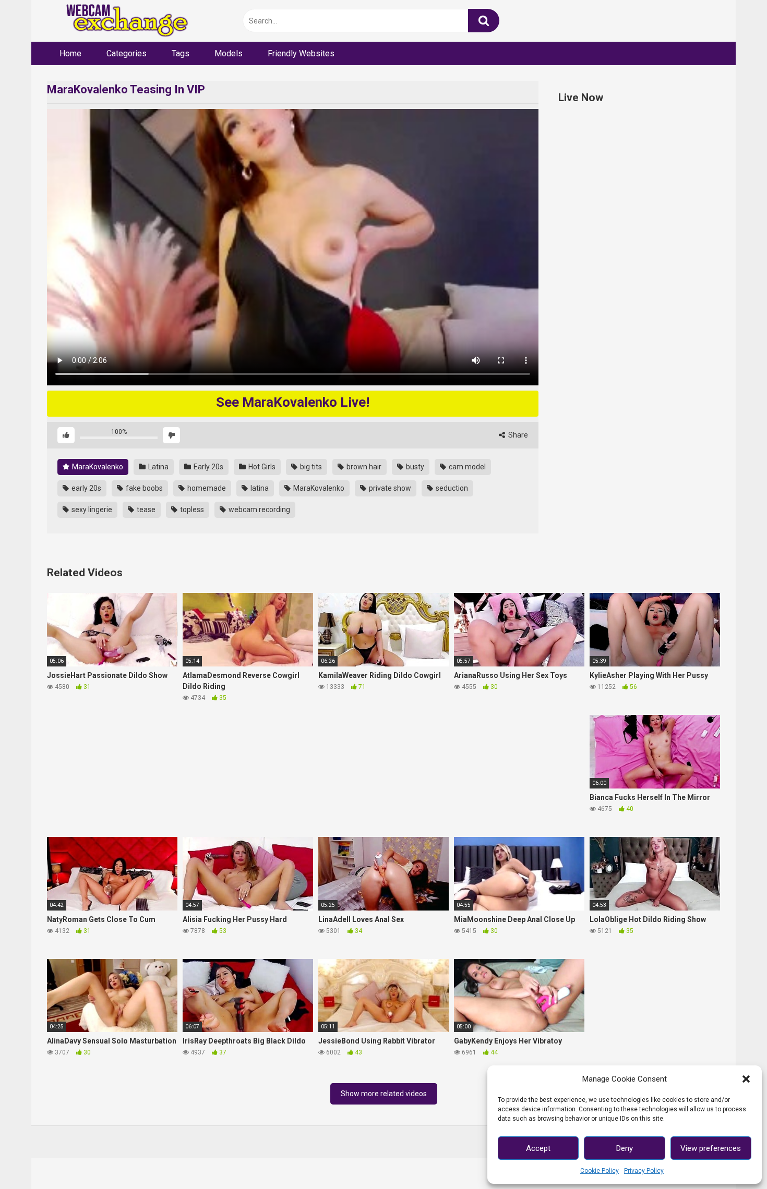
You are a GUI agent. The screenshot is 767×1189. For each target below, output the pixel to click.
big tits (310, 467)
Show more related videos (384, 1093)
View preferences (710, 1148)
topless (191, 509)
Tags (180, 53)
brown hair (363, 467)
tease (145, 509)
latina (259, 488)
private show (389, 488)
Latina (158, 467)
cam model (466, 467)
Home (70, 53)
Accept (538, 1148)
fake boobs (143, 488)
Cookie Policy (599, 1170)
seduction (451, 488)
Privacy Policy (644, 1170)
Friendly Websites (301, 53)
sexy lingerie (91, 509)
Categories (126, 53)
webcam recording (258, 509)
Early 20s (207, 467)
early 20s (85, 488)
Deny (624, 1148)
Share (517, 435)
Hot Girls (261, 467)
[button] (746, 1079)
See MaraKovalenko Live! (292, 402)
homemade (206, 488)
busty (414, 467)
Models (228, 53)
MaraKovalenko (96, 467)
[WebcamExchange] (121, 21)
